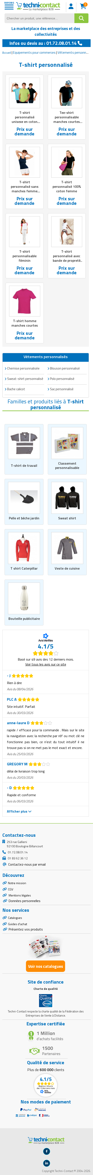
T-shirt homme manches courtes (24, 323)
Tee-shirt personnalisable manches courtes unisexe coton (66, 119)
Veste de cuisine (67, 568)
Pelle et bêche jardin (24, 518)
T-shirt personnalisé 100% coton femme (67, 186)
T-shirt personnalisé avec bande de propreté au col (66, 258)
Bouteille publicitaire (24, 618)
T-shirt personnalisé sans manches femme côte (24, 188)
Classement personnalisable (67, 465)
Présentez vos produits (25, 929)
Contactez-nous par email (26, 864)
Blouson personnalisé (65, 368)
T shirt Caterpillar (24, 568)
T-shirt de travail (24, 465)
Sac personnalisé (62, 389)
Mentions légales (19, 895)
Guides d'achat (17, 924)
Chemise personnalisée (23, 368)
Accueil (6, 52)
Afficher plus (17, 811)
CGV (10, 889)
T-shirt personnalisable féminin (25, 256)
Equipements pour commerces (34, 52)
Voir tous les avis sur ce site (45, 664)
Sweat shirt (67, 518)
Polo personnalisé (62, 378)
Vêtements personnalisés (46, 357)
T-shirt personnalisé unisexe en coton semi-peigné (24, 119)
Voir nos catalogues (45, 966)
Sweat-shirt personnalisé (25, 378)
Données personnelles (24, 901)
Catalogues (15, 917)
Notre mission (17, 883)
